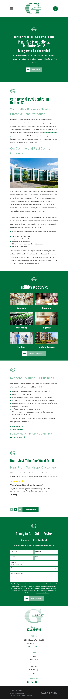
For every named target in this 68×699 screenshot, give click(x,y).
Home (34, 656)
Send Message (36, 598)
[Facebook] (36, 682)
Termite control (17, 429)
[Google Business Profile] (28, 682)
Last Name (38, 551)
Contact (34, 666)
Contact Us (36, 70)
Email (36, 556)
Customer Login (34, 670)
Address (13, 562)
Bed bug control (17, 426)
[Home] (33, 9)
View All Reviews (30, 509)
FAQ (34, 673)
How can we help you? (17, 573)
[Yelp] (32, 682)
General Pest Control (36, 353)
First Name (14, 551)
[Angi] (40, 682)
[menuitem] (12, 695)
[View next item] (15, 509)
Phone (13, 556)
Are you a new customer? (18, 568)
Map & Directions (34, 646)
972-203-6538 (34, 629)
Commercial (34, 663)
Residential (34, 659)
